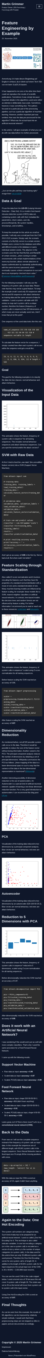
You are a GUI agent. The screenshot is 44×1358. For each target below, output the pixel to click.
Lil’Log (4, 795)
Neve (10, 1355)
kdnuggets (34, 609)
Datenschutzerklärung (10, 1351)
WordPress (31, 1355)
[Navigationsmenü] (39, 6)
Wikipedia (30, 771)
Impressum (6, 1347)
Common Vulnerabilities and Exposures (18, 276)
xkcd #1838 (16, 194)
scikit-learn (22, 609)
